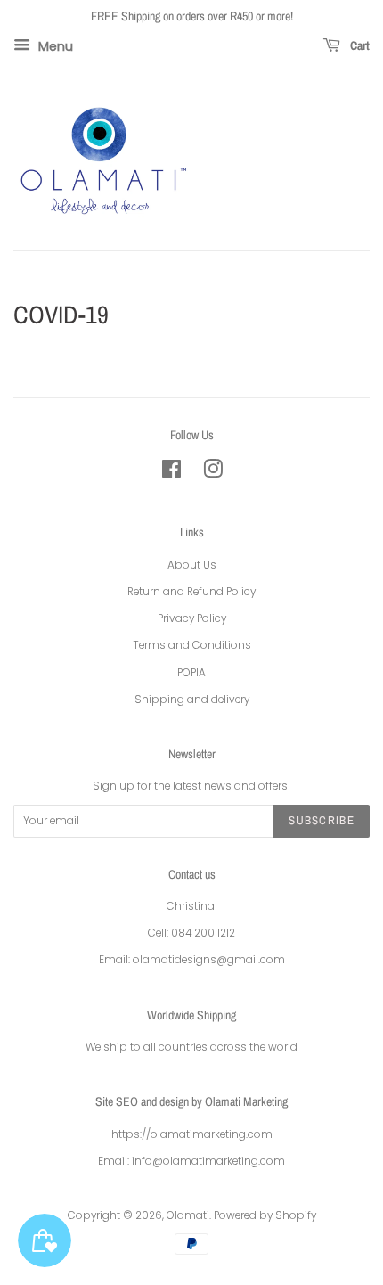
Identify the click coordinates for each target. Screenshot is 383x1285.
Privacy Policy (192, 618)
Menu (54, 45)
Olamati (188, 1215)
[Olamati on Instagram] (213, 473)
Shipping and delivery (191, 699)
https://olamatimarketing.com (192, 1134)
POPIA (191, 673)
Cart (358, 45)
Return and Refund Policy (191, 592)
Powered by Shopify (265, 1215)
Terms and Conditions (192, 645)
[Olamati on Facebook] (171, 473)
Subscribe (321, 820)
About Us (191, 565)
